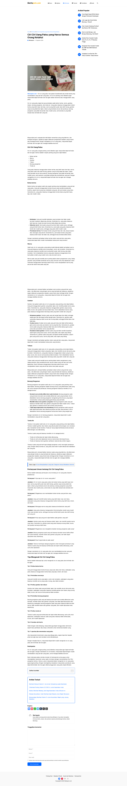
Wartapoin (31, 40)
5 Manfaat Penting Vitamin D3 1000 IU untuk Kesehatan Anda (46, 687)
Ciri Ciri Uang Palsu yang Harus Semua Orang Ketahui (48, 31)
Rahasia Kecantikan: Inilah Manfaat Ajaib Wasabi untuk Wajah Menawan (49, 694)
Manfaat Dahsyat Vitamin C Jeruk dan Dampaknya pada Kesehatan (48, 684)
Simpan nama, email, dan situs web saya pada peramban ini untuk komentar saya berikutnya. (49, 760)
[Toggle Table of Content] (71, 671)
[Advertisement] (51, 20)
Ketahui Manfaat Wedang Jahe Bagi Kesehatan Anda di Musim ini (47, 690)
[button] (97, 3)
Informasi (66, 3)
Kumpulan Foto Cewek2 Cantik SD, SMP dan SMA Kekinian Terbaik (90, 47)
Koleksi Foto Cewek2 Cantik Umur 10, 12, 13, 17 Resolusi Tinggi (90, 39)
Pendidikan (84, 3)
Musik (92, 3)
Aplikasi (58, 3)
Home (28, 31)
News (50, 3)
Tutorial (75, 3)
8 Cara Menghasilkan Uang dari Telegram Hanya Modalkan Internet (55, 464)
